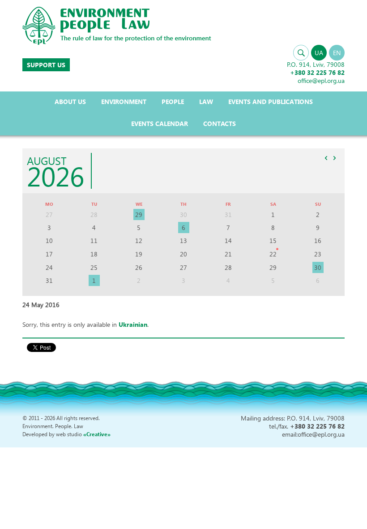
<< (325, 158)
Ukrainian (133, 324)
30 (317, 267)
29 (138, 214)
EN (337, 52)
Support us (46, 65)
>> (334, 158)
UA (319, 52)
